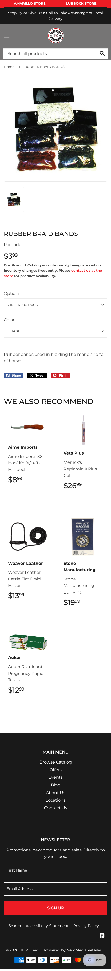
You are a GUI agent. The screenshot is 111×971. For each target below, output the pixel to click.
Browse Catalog (55, 762)
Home (9, 67)
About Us (55, 792)
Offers (56, 769)
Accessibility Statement (47, 926)
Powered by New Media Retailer (72, 950)
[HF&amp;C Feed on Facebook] (102, 935)
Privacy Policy (86, 926)
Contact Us (55, 807)
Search (15, 926)
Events (55, 777)
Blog (55, 785)
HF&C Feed (29, 950)
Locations (56, 800)
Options (12, 293)
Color (9, 319)
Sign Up (55, 907)
